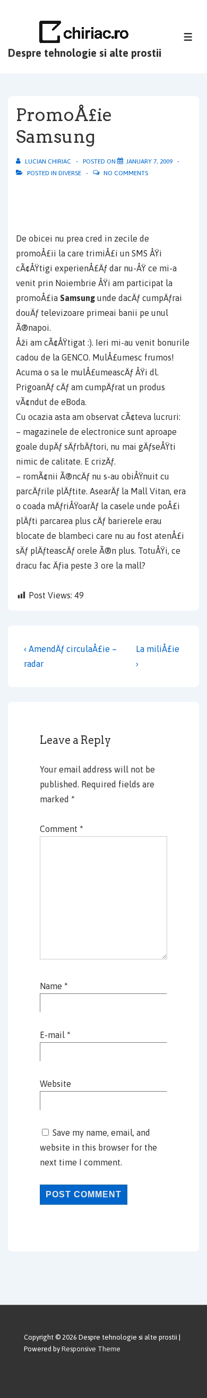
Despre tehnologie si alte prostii (84, 53)
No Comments (126, 173)
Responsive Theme (91, 1349)
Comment (61, 829)
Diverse (69, 173)
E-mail (52, 1035)
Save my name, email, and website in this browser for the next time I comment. (98, 1147)
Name (51, 986)
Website (55, 1083)
